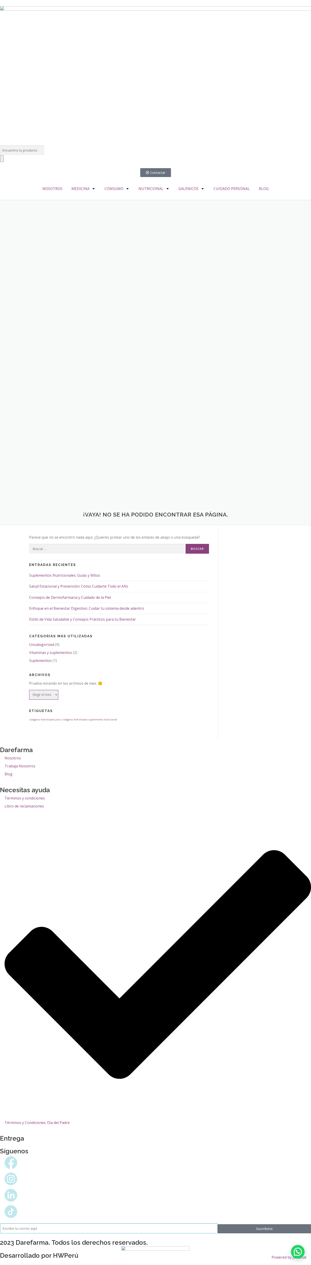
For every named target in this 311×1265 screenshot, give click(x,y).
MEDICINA (80, 188)
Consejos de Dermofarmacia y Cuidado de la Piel (70, 597)
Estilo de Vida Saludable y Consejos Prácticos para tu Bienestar (82, 619)
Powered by (289, 1257)
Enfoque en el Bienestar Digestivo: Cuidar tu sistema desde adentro (86, 608)
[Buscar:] (106, 549)
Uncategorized (41, 644)
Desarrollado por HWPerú (39, 1255)
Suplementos (40, 660)
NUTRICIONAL (150, 188)
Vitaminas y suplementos (50, 652)
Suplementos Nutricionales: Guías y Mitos (64, 575)
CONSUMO (114, 188)
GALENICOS (188, 188)
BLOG (264, 188)
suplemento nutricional (103, 719)
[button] (298, 1252)
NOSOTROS (52, 188)
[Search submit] (2, 158)
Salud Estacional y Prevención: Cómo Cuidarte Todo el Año (78, 586)
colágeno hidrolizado (75, 719)
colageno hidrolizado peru (45, 719)
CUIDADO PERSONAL (232, 188)
